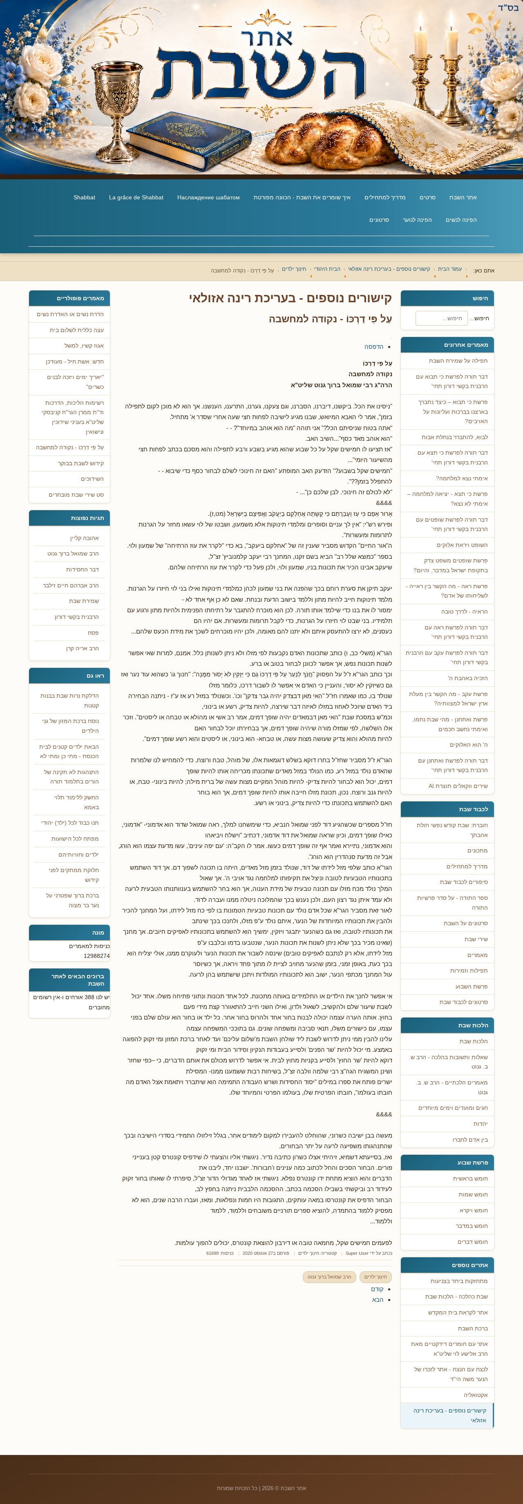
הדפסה (374, 346)
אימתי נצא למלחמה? (462, 478)
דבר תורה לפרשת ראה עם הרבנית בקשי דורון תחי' (456, 632)
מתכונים (477, 851)
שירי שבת (476, 939)
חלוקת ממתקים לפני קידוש (74, 875)
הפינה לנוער (417, 219)
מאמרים (477, 955)
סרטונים (379, 219)
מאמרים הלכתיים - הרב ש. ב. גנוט (452, 1088)
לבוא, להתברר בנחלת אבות (455, 437)
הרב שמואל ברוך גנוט (329, 1277)
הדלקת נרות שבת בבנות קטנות (69, 701)
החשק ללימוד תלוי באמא (76, 802)
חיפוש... (479, 318)
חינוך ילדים (308, 1253)
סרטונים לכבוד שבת (464, 1002)
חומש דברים (473, 1242)
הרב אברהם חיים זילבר (71, 585)
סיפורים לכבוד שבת (464, 882)
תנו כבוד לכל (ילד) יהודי (70, 823)
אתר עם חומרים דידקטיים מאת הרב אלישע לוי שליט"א (449, 1349)
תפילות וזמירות (469, 971)
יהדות (481, 1124)
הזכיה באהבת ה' (468, 678)
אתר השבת (463, 197)
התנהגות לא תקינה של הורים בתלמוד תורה (71, 777)
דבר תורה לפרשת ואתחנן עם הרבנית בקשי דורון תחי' (453, 766)
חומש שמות (473, 1195)
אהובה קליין (84, 538)
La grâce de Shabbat (136, 197)
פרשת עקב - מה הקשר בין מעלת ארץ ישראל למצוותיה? (448, 699)
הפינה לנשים (461, 219)
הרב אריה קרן (82, 648)
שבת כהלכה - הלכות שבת (456, 1297)
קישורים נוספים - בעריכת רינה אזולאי (449, 1416)
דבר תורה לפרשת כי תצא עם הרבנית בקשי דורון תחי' (453, 458)
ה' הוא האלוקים (469, 745)
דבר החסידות (82, 570)
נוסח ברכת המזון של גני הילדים (70, 726)
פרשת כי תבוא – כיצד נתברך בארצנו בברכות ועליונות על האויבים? (453, 411)
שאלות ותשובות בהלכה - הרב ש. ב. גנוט (448, 1062)
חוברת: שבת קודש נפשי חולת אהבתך (452, 830)
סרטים (428, 197)
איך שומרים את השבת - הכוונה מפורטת (302, 197)
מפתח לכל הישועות (75, 839)
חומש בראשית (470, 1179)
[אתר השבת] (261, 87)
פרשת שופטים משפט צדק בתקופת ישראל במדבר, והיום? (450, 565)
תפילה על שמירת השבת (458, 361)
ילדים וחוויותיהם (78, 855)
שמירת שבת (84, 601)
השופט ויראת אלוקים (462, 545)
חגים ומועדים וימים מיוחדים (453, 1108)
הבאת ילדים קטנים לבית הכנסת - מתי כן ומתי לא (69, 752)
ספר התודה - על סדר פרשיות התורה (452, 903)
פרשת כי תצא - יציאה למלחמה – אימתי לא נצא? (447, 499)
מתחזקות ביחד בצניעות (459, 1281)
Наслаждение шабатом (208, 197)
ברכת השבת (473, 1328)
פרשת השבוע (472, 987)
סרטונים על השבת (466, 923)
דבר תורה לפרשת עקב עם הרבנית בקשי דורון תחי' (447, 658)
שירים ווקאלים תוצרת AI (458, 786)
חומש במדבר (472, 1226)
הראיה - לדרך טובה (464, 612)
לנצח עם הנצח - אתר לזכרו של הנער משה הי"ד (451, 1374)
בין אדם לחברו (470, 1140)
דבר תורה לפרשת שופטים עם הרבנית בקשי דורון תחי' (452, 525)
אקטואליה (476, 1395)
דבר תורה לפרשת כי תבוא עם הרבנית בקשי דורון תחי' (452, 382)
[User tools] (391, 338)
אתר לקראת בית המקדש (458, 1313)
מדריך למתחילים (385, 197)
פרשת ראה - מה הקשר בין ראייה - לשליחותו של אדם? (447, 591)
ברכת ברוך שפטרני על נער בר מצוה (72, 900)
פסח (93, 633)
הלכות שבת (474, 1041)
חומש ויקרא (474, 1210)
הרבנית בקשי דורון (77, 617)
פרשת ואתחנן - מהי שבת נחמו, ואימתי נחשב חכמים (450, 724)
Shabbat (84, 197)
